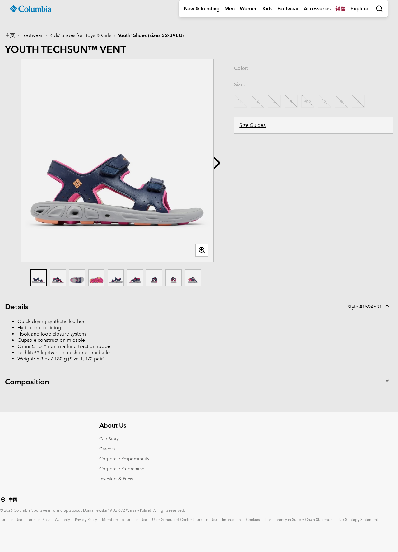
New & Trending (202, 9)
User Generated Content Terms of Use (184, 519)
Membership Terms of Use (124, 519)
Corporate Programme (122, 468)
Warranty (62, 519)
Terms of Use (11, 519)
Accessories (317, 9)
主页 (10, 35)
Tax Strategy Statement (358, 519)
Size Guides (252, 125)
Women (248, 9)
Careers (107, 449)
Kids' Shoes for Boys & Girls (80, 35)
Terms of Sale (38, 519)
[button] (217, 163)
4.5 (307, 101)
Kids (267, 9)
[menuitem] (201, 9)
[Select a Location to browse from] (3, 500)
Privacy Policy (86, 519)
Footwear (288, 9)
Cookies (253, 519)
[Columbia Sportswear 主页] (30, 8)
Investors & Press (116, 478)
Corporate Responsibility (124, 459)
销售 (340, 9)
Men (229, 9)
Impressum (231, 519)
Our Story (109, 439)
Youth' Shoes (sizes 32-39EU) (151, 35)
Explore (359, 9)
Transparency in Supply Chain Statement (299, 519)
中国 (13, 499)
